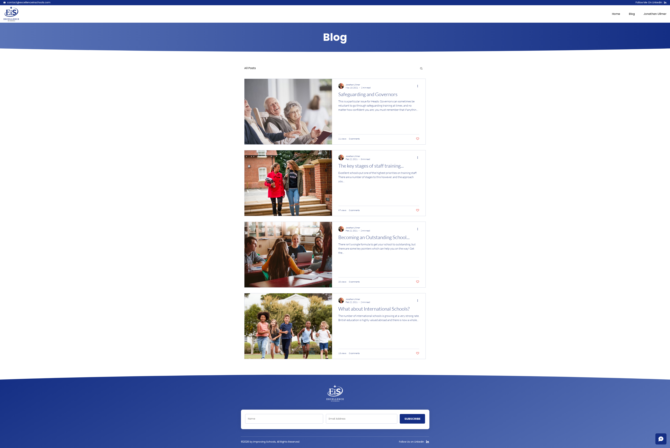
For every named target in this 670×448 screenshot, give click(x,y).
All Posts (250, 68)
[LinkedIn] (665, 2)
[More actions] (419, 86)
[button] (421, 68)
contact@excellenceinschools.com (28, 2)
